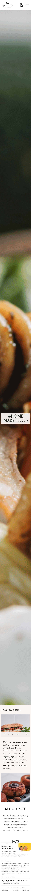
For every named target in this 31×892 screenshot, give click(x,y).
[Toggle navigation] (27, 5)
